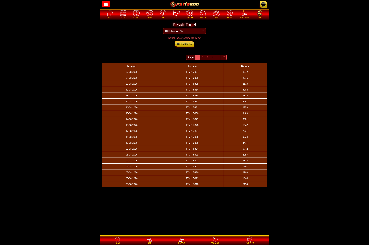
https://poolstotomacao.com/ (184, 37)
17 (223, 57)
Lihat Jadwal (185, 44)
